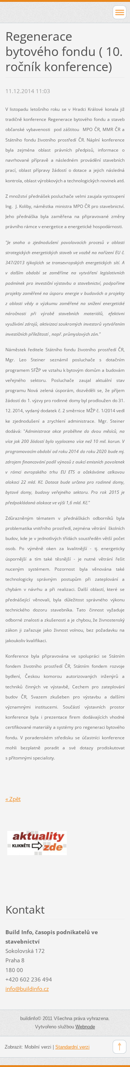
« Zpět (13, 798)
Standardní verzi (72, 1047)
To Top (119, 1047)
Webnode (85, 1026)
